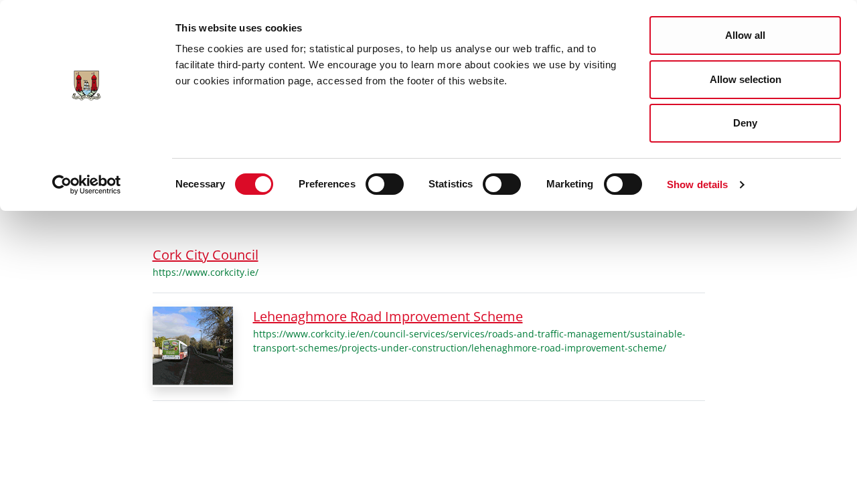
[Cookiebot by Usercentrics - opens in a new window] (86, 185)
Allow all (745, 35)
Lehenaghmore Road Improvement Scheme (388, 316)
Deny (745, 123)
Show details (697, 184)
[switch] (385, 184)
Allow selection (745, 79)
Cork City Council (205, 255)
